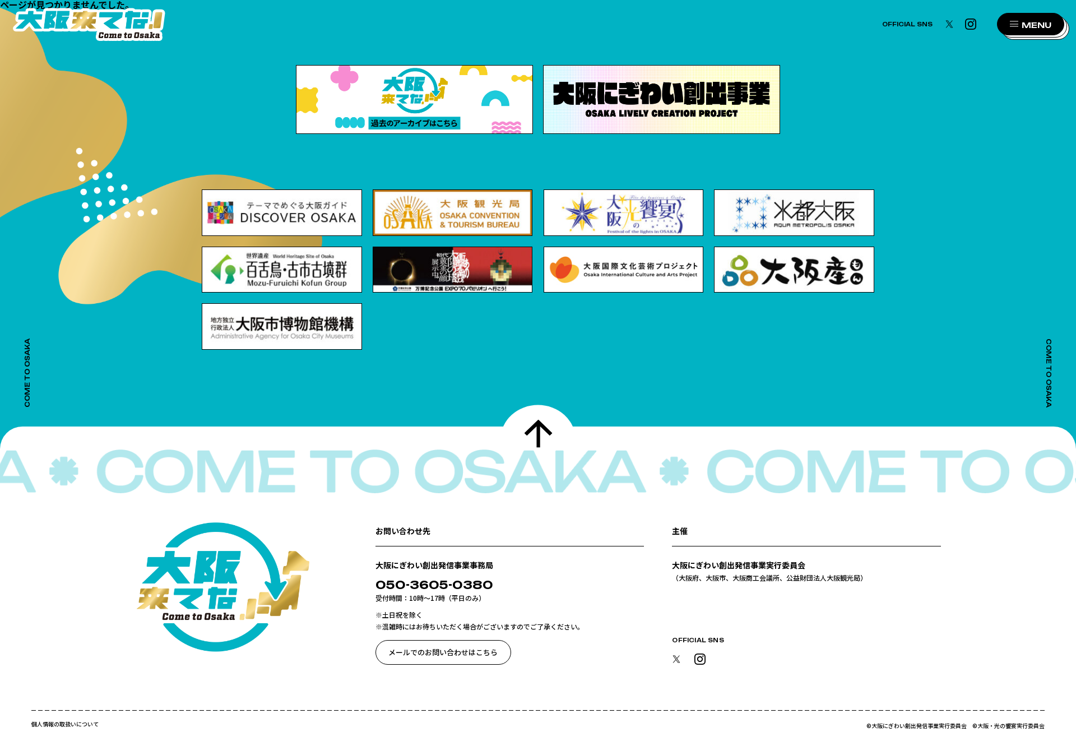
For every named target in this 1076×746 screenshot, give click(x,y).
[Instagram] (970, 24)
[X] (949, 24)
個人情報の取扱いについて (65, 724)
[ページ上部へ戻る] (538, 438)
